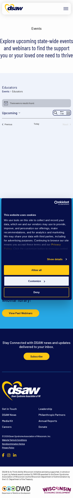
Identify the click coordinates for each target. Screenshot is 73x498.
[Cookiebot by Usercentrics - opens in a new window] (54, 203)
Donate (43, 426)
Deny (36, 292)
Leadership (45, 408)
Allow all (36, 269)
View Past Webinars (20, 313)
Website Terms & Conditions (14, 440)
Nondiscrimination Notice (13, 444)
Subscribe (36, 356)
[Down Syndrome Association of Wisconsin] (14, 8)
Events (5, 91)
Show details (54, 259)
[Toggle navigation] (65, 8)
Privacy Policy (8, 447)
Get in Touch (9, 408)
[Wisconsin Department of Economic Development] (16, 489)
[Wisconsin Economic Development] (57, 489)
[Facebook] (3, 455)
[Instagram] (8, 455)
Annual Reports (48, 420)
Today (36, 124)
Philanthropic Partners (52, 414)
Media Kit (7, 420)
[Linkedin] (14, 455)
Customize (34, 281)
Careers (7, 426)
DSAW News (9, 414)
